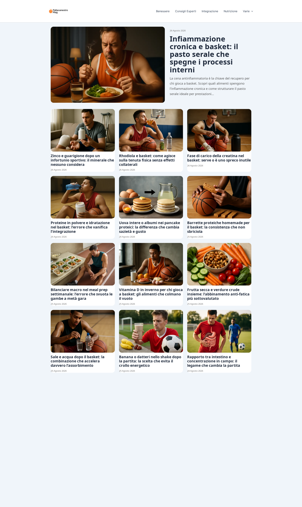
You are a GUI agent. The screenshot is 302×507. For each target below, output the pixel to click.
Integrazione (210, 11)
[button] (251, 11)
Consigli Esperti (185, 11)
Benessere (163, 11)
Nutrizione (230, 11)
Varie (246, 11)
